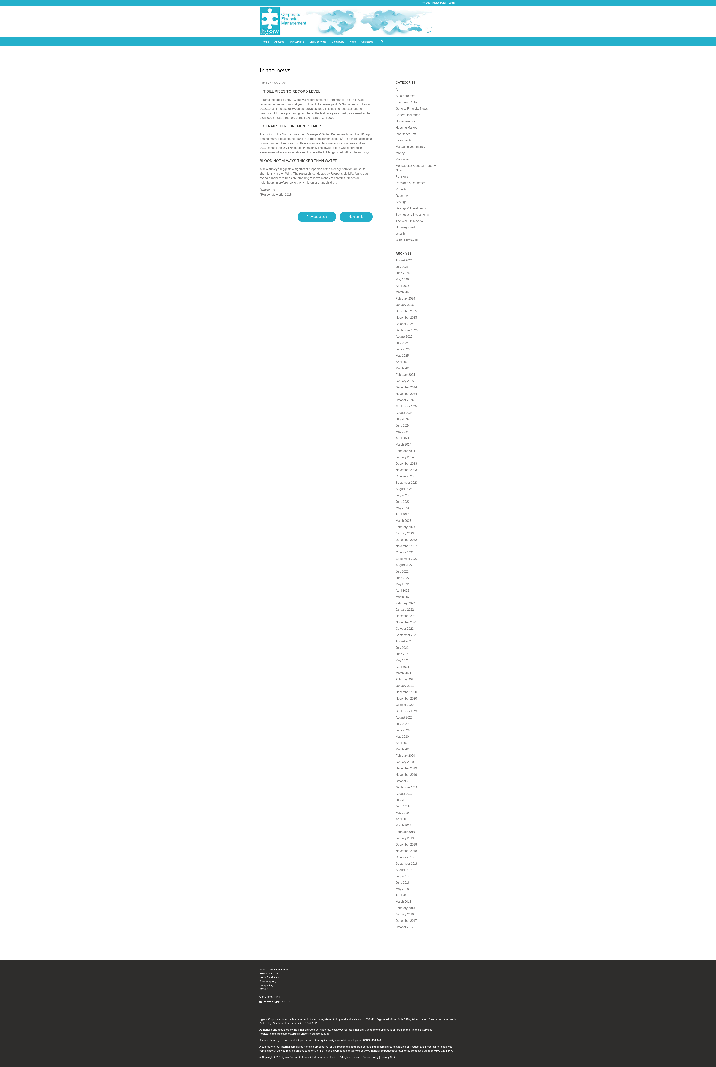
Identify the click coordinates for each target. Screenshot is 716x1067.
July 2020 (402, 723)
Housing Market (406, 127)
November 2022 (406, 546)
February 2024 (405, 450)
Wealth (400, 233)
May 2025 (402, 355)
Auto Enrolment (406, 95)
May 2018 (402, 889)
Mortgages (403, 159)
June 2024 (403, 425)
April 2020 (402, 743)
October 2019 (405, 781)
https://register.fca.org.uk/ (285, 1033)
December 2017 (406, 920)
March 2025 (403, 368)
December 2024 (406, 387)
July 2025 (402, 343)
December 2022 (406, 539)
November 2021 (406, 622)
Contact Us (367, 42)
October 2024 (405, 400)
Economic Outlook (408, 102)
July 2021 (402, 647)
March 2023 (403, 520)
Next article (356, 216)
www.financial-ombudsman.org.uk (383, 1050)
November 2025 (406, 317)
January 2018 (405, 914)
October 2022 (405, 552)
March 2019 (403, 825)
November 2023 (406, 470)
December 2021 (406, 616)
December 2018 (406, 844)
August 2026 (404, 260)
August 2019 (404, 793)
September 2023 (407, 482)
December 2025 (406, 311)
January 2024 (405, 457)
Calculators (338, 42)
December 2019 (406, 768)
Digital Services (318, 42)
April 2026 (402, 285)
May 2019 (402, 812)
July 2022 (402, 571)
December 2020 (406, 692)
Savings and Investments (412, 214)
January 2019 (405, 838)
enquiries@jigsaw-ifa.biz (277, 1001)
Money (400, 153)
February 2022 (405, 603)
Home (266, 42)
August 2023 (404, 489)
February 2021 (405, 679)
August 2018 (404, 869)
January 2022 (405, 609)
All (397, 89)
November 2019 (406, 774)
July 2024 (402, 419)
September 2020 (407, 711)
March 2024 (403, 444)
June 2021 (403, 654)
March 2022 (403, 596)
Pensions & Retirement (411, 182)
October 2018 (405, 857)
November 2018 (406, 850)
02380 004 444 (271, 996)
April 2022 (402, 590)
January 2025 (405, 381)
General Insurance (408, 115)
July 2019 (402, 800)
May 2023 (402, 508)
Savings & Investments (411, 208)
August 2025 (404, 336)
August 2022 (404, 565)
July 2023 (402, 495)
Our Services (297, 42)
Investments (404, 140)
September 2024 (407, 406)
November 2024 (406, 393)
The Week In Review (409, 221)
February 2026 (405, 298)
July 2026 (402, 266)
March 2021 (403, 673)
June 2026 (403, 273)
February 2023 (405, 527)
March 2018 (403, 901)
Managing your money (410, 146)
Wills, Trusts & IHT (408, 240)
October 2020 (405, 704)
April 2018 (402, 895)
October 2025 (405, 323)
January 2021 (405, 685)
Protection (402, 189)
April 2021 (402, 666)
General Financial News (412, 108)
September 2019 (407, 787)
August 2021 (404, 641)
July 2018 (402, 876)
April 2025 (402, 362)
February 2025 (405, 374)
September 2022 (407, 558)
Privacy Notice (389, 1057)
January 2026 (405, 304)
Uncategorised (405, 227)
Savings (401, 202)
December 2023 (406, 463)
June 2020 (403, 730)
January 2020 (405, 762)
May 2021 (402, 660)
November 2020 (406, 698)
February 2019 (405, 831)
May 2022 (402, 584)
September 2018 (407, 863)
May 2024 (402, 431)
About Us (279, 42)
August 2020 (404, 717)
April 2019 (402, 819)
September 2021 (407, 635)
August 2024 (404, 412)
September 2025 (407, 330)
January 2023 (405, 533)
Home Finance (405, 121)
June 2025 (403, 349)
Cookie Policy (371, 1057)
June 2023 (403, 501)
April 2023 (402, 514)
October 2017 (405, 927)
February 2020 (405, 755)
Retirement (403, 195)
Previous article (317, 216)
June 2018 (403, 882)
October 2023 (405, 476)
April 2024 (402, 438)
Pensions (402, 176)
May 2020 (402, 736)
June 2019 (403, 806)
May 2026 (402, 279)
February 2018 (405, 908)
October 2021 (405, 628)
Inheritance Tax (406, 134)
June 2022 (403, 577)
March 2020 (403, 749)
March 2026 (403, 292)
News (353, 42)
